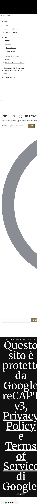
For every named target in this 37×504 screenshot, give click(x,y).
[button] (16, 18)
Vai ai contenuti (5, 15)
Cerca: (4, 126)
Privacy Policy (20, 494)
